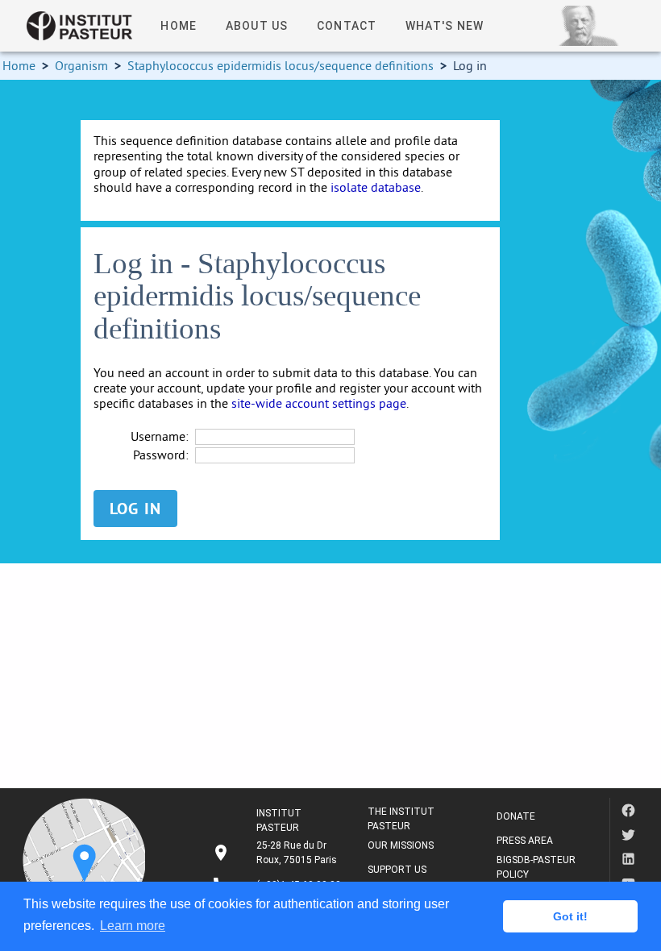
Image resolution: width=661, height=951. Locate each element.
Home (18, 65)
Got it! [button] (570, 916)
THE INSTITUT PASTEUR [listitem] (401, 819)
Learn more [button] (132, 925)
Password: (161, 455)
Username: (160, 436)
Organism (81, 65)
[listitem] (276, 853)
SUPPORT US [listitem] (397, 869)
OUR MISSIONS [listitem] (401, 845)
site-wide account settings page (318, 403)
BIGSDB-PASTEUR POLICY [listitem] (536, 867)
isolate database (375, 187)
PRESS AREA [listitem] (525, 840)
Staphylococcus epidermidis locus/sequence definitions (280, 65)
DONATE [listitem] (516, 816)
